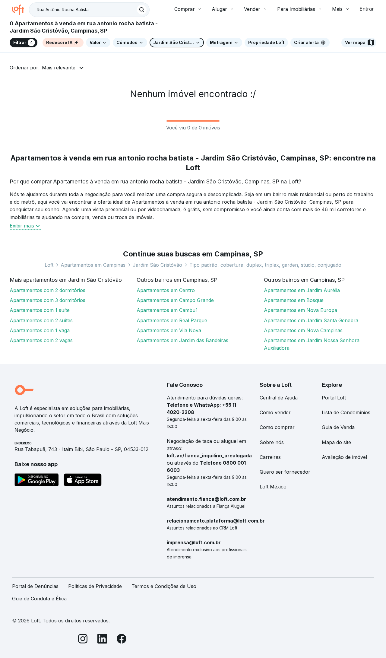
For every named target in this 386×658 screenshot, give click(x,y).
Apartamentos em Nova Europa (300, 310)
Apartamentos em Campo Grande (175, 300)
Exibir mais (22, 226)
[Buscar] (142, 9)
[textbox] (89, 9)
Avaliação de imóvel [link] (344, 457)
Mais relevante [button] (58, 68)
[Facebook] (121, 640)
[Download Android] (36, 480)
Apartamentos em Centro (166, 290)
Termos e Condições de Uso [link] (163, 586)
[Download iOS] (83, 480)
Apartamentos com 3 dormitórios (47, 300)
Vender (252, 9)
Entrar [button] (366, 9)
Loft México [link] (273, 487)
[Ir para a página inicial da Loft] (20, 10)
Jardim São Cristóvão (157, 265)
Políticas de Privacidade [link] (95, 586)
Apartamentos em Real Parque (172, 320)
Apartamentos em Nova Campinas (303, 330)
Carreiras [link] (270, 457)
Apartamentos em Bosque (294, 300)
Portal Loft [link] (334, 398)
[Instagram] (83, 640)
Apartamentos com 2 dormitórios (47, 290)
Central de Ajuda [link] (279, 398)
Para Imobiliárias (296, 9)
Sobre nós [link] (272, 442)
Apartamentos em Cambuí (167, 310)
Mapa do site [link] (336, 442)
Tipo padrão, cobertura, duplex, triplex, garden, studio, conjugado (265, 265)
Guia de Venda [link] (338, 427)
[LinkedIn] (102, 640)
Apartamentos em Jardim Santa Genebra (311, 320)
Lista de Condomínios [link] (346, 412)
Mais (337, 9)
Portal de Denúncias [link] (35, 586)
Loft (49, 265)
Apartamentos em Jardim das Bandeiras (182, 340)
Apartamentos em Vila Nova (169, 330)
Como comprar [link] (277, 427)
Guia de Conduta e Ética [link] (39, 599)
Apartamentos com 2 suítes (41, 320)
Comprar (184, 9)
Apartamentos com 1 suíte (40, 310)
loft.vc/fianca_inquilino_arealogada (209, 456)
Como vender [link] (275, 412)
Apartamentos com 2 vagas (41, 340)
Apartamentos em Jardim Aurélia (302, 290)
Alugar (219, 9)
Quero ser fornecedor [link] (285, 472)
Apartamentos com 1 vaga (40, 330)
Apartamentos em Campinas (93, 265)
